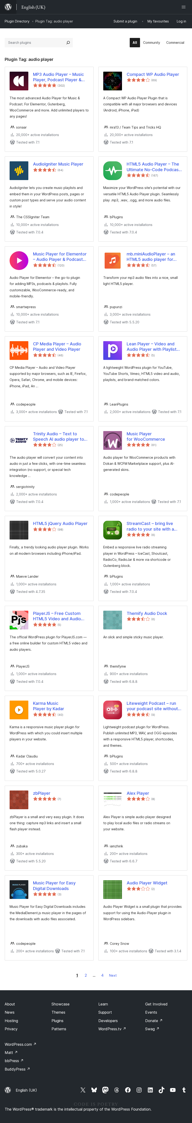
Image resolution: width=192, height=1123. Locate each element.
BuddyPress (17, 1069)
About (10, 1004)
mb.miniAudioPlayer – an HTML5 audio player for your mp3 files (151, 256)
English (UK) (26, 1090)
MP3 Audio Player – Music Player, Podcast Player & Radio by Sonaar (58, 77)
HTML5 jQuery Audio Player (60, 523)
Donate (154, 1020)
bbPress (14, 1060)
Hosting (11, 1020)
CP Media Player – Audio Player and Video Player (57, 346)
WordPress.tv (112, 1029)
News (10, 1012)
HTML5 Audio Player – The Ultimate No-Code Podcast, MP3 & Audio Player (154, 167)
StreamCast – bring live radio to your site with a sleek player (150, 526)
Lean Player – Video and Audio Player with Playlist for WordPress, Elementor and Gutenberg (153, 346)
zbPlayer (41, 793)
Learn (103, 1004)
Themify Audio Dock (147, 613)
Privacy (11, 1029)
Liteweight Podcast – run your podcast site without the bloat (152, 706)
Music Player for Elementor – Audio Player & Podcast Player (60, 256)
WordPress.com (21, 1044)
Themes (58, 1012)
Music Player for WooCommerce (146, 436)
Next (113, 975)
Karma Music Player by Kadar (48, 706)
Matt (11, 1052)
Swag (152, 1029)
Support (105, 1012)
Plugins (57, 1020)
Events (151, 1012)
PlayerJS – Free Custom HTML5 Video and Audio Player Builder (57, 616)
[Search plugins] (68, 42)
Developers (108, 1020)
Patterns (59, 1029)
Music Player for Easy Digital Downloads (54, 885)
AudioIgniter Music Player (58, 164)
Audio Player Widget (147, 882)
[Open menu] (184, 7)
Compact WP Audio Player (153, 74)
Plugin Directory (17, 21)
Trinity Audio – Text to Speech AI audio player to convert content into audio (59, 436)
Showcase (61, 1004)
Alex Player (138, 793)
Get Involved (156, 1004)
